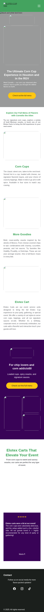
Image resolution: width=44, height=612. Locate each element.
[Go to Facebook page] (14, 588)
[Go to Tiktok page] (29, 588)
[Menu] (39, 6)
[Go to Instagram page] (22, 588)
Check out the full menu (22, 96)
